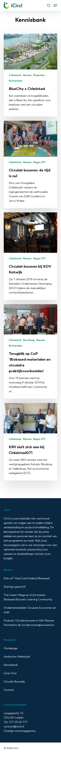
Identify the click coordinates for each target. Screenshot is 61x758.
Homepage (10, 648)
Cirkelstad (15, 75)
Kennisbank (11, 665)
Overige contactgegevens (20, 730)
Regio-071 (39, 162)
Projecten (39, 75)
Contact (9, 690)
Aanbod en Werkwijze (17, 656)
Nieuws (27, 75)
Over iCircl (10, 673)
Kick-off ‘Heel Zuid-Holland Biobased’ (27, 578)
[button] (55, 5)
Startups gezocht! (15, 586)
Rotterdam (15, 80)
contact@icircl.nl (14, 726)
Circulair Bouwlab (14, 681)
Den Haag (29, 340)
